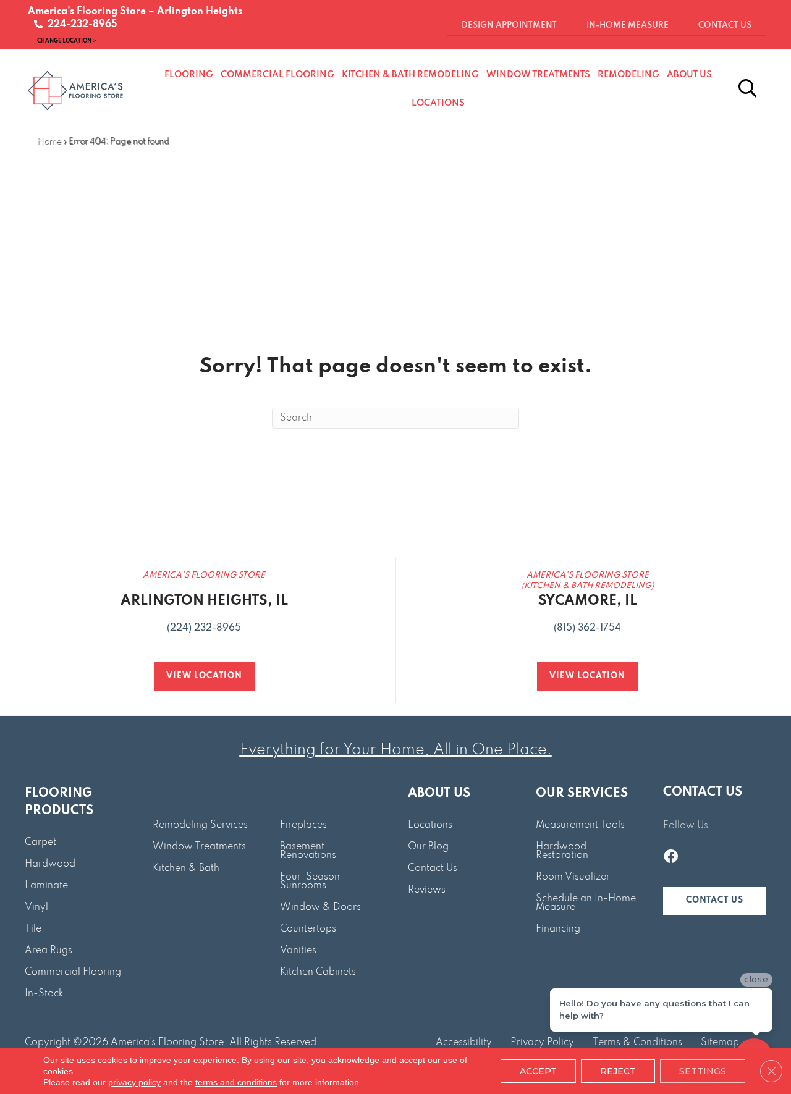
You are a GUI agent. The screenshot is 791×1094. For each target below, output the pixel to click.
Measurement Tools (580, 825)
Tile (33, 929)
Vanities (298, 951)
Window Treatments (199, 847)
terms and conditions (236, 1082)
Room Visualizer (573, 877)
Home (49, 142)
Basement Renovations (308, 851)
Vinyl (36, 907)
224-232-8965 (80, 25)
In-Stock (44, 994)
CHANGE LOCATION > (66, 40)
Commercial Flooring (73, 972)
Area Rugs (48, 951)
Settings (702, 1071)
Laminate (46, 886)
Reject (618, 1071)
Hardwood (50, 864)
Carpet (40, 843)
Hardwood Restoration (562, 851)
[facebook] (671, 858)
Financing (558, 929)
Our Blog (428, 847)
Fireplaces (303, 825)
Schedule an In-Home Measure (586, 903)
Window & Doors (320, 907)
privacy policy (134, 1082)
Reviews (427, 890)
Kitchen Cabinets (318, 972)
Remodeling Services (200, 825)
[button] (714, 901)
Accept (538, 1071)
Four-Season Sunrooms (310, 881)
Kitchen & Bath (186, 868)
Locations (430, 825)
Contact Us (432, 868)
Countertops (308, 929)
